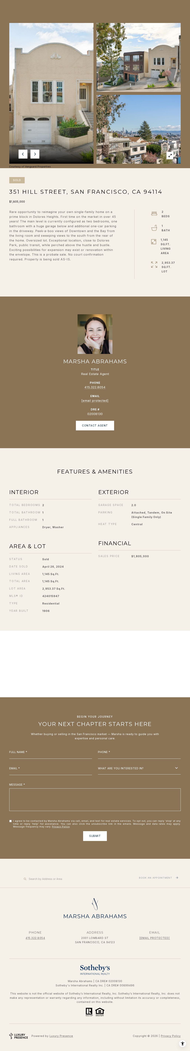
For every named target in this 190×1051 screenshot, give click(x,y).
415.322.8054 (95, 387)
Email (13, 768)
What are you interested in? (121, 768)
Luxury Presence (61, 1035)
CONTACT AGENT (95, 425)
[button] (158, 878)
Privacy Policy (61, 826)
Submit (95, 835)
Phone (103, 752)
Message (16, 784)
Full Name (17, 752)
